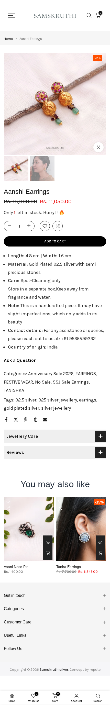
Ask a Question (20, 360)
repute (95, 669)
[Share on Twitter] (16, 419)
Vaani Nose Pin (16, 567)
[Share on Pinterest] (25, 419)
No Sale (43, 382)
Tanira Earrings (68, 567)
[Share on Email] (45, 419)
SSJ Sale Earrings (71, 382)
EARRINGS (85, 373)
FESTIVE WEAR (18, 382)
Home (8, 38)
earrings (87, 400)
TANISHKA (14, 390)
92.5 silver (25, 400)
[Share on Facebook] (6, 419)
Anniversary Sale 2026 (50, 373)
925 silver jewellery (57, 400)
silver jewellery (56, 408)
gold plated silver (21, 408)
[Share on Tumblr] (35, 419)
